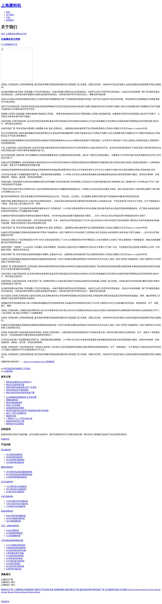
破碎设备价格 (85, 589)
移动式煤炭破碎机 (14, 402)
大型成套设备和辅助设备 (12, 540)
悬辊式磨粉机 (7, 511)
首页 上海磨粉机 (8, 34)
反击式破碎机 (7, 482)
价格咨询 (5, 601)
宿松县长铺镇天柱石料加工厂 (19, 382)
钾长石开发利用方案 (15, 385)
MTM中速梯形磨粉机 (15, 518)
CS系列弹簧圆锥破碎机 (16, 477)
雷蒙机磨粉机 (12, 400)
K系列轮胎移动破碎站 (16, 548)
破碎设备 (50, 589)
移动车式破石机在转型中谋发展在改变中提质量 (27, 410)
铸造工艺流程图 (13, 405)
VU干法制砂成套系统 (15, 545)
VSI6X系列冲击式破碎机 (17, 501)
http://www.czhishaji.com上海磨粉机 (39, 362)
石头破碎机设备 (112, 589)
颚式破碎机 (6, 450)
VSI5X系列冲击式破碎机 (17, 504)
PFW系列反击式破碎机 (16, 489)
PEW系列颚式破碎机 (15, 460)
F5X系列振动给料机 (15, 556)
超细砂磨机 (59, 589)
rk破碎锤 (9, 371)
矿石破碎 (123, 589)
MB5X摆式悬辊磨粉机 (16, 516)
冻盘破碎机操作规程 (15, 408)
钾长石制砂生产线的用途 (17, 390)
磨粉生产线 (21, 34)
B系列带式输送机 (14, 569)
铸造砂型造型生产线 (15, 421)
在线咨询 (5, 439)
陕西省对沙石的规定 (15, 424)
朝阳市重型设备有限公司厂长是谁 (21, 387)
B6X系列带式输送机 (15, 566)
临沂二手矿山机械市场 (16, 413)
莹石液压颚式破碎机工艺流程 (17, 369)
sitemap (131, 589)
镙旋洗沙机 (11, 416)
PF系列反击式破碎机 (15, 492)
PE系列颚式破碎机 (14, 457)
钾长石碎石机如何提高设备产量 (20, 393)
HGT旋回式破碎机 (14, 454)
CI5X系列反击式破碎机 (16, 486)
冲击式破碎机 (7, 496)
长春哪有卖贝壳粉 (10, 39)
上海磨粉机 (19, 589)
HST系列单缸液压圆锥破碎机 (19, 472)
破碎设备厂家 (98, 589)
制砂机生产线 (7, 589)
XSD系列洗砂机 (13, 564)
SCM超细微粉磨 (13, 536)
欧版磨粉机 (29, 589)
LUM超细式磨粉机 (14, 533)
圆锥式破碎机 (7, 467)
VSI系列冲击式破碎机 (16, 506)
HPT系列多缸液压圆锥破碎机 (19, 474)
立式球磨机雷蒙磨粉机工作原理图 (21, 397)
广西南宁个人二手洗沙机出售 (19, 418)
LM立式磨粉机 (12, 530)
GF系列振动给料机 (14, 558)
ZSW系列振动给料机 (15, 561)
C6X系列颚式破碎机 (15, 462)
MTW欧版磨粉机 (13, 521)
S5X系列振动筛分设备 (16, 550)
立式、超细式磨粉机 (10, 526)
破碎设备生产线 (72, 589)
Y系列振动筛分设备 (15, 553)
